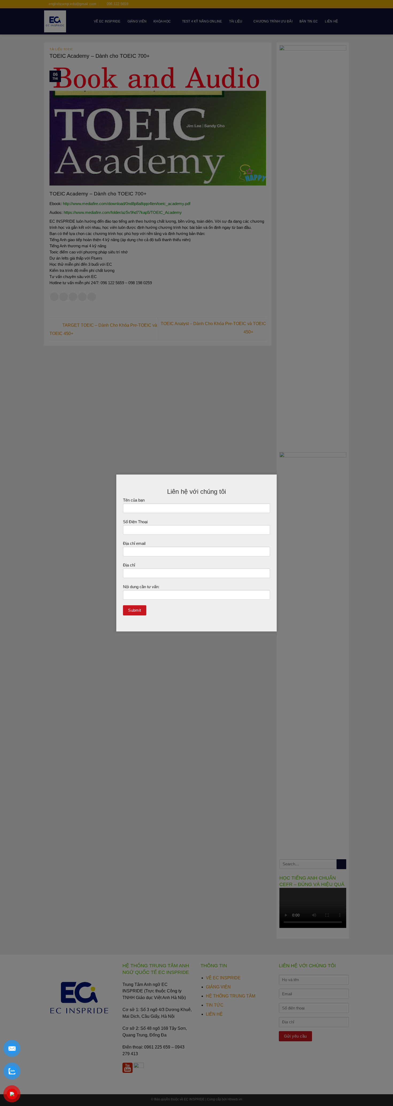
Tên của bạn (134, 500)
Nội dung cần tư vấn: (141, 586)
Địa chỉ (129, 565)
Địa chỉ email (134, 543)
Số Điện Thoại (135, 521)
